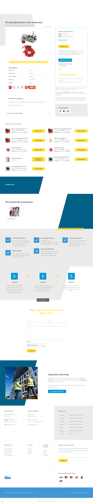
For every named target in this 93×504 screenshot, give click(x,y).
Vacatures (30, 450)
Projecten (30, 452)
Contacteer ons (70, 82)
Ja (63, 65)
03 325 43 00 (12, 419)
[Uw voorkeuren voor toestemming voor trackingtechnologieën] (2, 502)
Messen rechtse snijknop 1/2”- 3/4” (62, 129)
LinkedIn (82, 492)
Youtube (87, 492)
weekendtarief (61, 51)
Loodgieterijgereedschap (27, 25)
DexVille (54, 501)
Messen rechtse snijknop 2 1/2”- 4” (20, 138)
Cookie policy (14, 492)
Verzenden (31, 351)
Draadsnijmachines (11, 25)
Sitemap (31, 492)
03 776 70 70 (35, 419)
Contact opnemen (8, 448)
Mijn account (7, 453)
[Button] (60, 111)
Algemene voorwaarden (23, 492)
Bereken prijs (63, 46)
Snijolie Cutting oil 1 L (16, 158)
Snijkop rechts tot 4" (59, 147)
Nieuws (29, 453)
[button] (46, 33)
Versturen (63, 460)
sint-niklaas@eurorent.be (37, 421)
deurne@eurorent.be (12, 421)
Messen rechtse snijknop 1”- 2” (19, 129)
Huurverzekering (8, 452)
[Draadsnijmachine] (14, 213)
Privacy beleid (7, 492)
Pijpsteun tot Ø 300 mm (60, 138)
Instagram (77, 492)
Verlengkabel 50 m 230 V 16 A (18, 166)
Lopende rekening (8, 450)
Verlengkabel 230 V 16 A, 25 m (61, 157)
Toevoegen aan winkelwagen (67, 74)
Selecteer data (38, 131)
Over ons (30, 448)
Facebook (72, 492)
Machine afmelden (8, 455)
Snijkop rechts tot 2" (16, 147)
